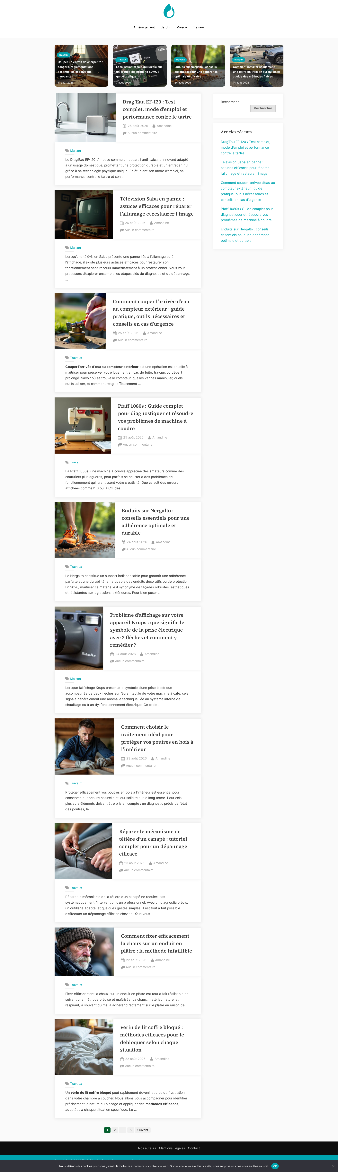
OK (275, 1166)
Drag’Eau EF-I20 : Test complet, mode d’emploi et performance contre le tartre (157, 109)
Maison (181, 27)
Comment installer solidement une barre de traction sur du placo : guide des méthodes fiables (256, 71)
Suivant (142, 1130)
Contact (194, 1148)
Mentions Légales (172, 1148)
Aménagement (144, 27)
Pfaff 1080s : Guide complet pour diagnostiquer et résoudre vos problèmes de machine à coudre (247, 214)
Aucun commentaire (142, 133)
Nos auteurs (147, 1148)
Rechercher (230, 102)
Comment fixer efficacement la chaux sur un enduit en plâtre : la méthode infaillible (156, 943)
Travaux (198, 27)
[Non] (333, 1166)
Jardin (165, 27)
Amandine (164, 126)
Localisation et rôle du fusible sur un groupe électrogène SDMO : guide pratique (139, 71)
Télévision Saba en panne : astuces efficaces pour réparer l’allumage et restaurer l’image (157, 206)
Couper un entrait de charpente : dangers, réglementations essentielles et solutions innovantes (80, 69)
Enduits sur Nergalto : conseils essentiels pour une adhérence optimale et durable (196, 71)
